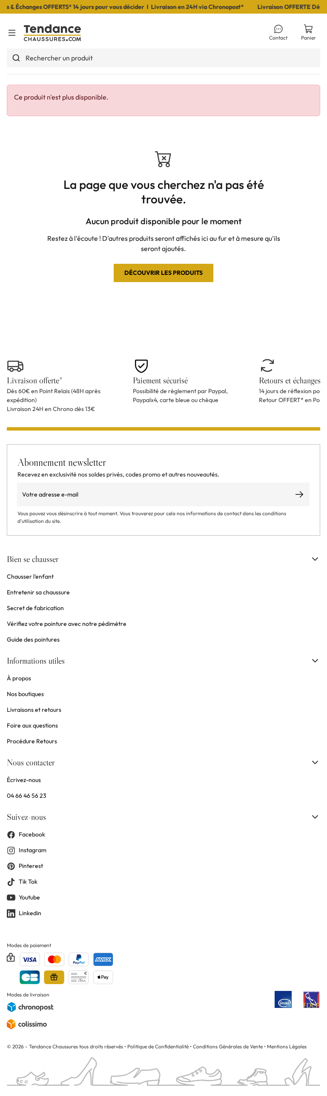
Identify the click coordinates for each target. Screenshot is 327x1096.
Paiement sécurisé (160, 380)
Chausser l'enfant (30, 576)
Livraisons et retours (34, 710)
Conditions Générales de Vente (228, 1046)
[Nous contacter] (315, 762)
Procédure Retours (32, 741)
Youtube (29, 897)
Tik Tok (28, 881)
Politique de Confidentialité (158, 1046)
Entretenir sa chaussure (38, 592)
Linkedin (30, 913)
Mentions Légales (287, 1046)
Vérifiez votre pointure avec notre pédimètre (66, 624)
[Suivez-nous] (315, 817)
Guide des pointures (33, 639)
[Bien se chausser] (315, 559)
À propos (19, 678)
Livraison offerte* (35, 380)
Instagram (32, 850)
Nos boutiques (25, 694)
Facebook (32, 834)
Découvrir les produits (163, 273)
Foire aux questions (32, 725)
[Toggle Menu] (12, 33)
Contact (278, 37)
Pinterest (31, 866)
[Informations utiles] (315, 661)
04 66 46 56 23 (26, 795)
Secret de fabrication (35, 608)
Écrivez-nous (24, 780)
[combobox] (163, 58)
